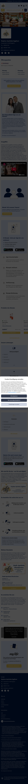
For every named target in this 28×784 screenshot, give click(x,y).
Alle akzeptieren (14, 396)
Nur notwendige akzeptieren (14, 400)
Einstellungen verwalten (14, 404)
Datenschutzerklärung (12, 392)
